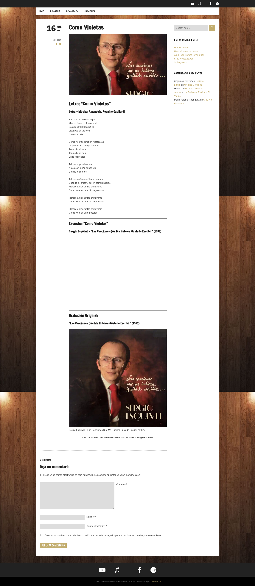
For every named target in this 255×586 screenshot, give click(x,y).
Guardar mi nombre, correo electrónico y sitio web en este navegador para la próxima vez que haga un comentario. (103, 535)
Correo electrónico (96, 525)
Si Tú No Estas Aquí (184, 58)
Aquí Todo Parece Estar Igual (189, 54)
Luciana (199, 80)
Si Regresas (180, 62)
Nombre (91, 516)
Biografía (55, 11)
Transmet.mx (156, 581)
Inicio (41, 11)
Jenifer (177, 92)
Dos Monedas (181, 47)
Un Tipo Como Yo (193, 84)
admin (177, 84)
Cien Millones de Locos (186, 51)
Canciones (90, 11)
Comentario (123, 484)
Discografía (72, 11)
